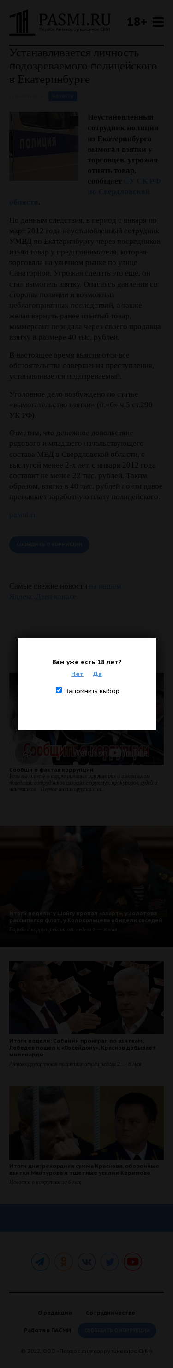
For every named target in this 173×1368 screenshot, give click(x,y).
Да (97, 674)
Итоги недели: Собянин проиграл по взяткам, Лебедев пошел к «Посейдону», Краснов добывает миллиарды (82, 1047)
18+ (137, 21)
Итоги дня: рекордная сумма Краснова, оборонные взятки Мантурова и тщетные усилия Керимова (84, 1169)
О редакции (55, 1312)
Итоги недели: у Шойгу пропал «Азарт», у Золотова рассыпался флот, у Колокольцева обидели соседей (85, 917)
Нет (77, 674)
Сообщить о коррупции (49, 545)
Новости (62, 96)
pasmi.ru (23, 514)
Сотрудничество (110, 1312)
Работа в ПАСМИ (47, 1330)
